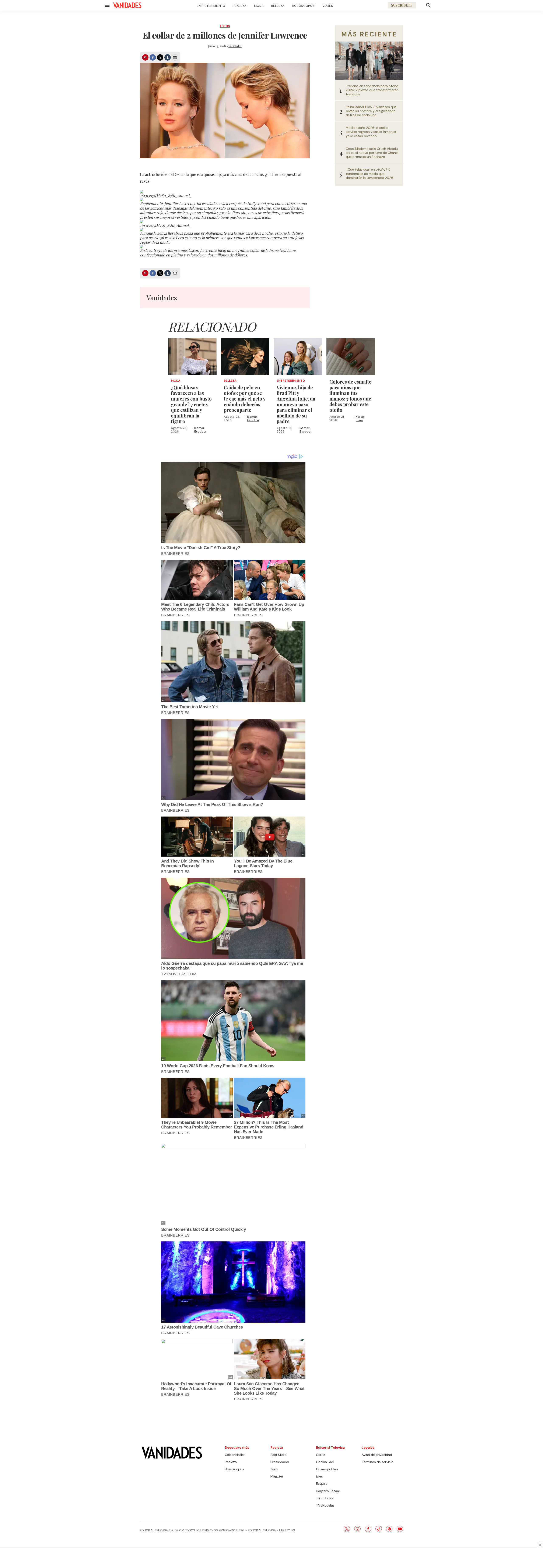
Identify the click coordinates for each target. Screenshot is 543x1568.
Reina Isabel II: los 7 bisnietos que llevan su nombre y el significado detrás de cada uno (371, 111)
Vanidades (235, 46)
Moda (259, 6)
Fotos (225, 26)
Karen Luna (360, 418)
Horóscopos (303, 6)
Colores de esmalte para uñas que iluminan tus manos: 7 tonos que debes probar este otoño (350, 395)
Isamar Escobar (200, 429)
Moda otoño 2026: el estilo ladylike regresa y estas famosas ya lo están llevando (371, 132)
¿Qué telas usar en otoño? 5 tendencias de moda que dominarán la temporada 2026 (369, 173)
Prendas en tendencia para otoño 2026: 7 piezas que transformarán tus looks (372, 90)
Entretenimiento (211, 6)
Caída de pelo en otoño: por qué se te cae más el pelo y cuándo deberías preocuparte (244, 398)
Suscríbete (401, 5)
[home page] (127, 5)
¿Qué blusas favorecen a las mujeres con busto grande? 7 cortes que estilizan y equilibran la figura (191, 404)
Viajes (327, 6)
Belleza (277, 6)
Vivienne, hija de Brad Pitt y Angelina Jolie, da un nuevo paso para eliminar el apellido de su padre (296, 404)
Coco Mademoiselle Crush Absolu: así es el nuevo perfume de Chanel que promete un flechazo (372, 153)
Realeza (239, 6)
